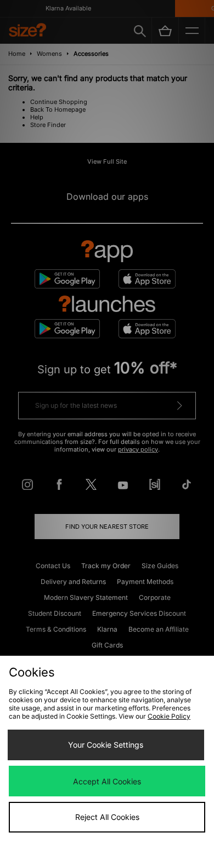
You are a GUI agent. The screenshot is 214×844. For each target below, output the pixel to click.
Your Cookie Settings (105, 744)
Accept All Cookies (107, 781)
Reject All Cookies (107, 817)
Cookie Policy (169, 716)
